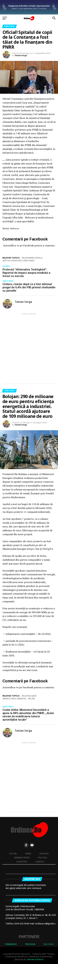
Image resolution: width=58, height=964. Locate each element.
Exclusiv (44, 853)
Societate (21, 861)
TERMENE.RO (11, 944)
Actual (13, 853)
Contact (40, 861)
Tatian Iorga (21, 55)
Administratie (22, 857)
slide (32, 699)
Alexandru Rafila (32, 258)
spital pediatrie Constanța (19, 261)
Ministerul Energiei (15, 699)
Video (28, 853)
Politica (42, 857)
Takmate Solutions (35, 959)
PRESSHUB (30, 944)
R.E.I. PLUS (48, 944)
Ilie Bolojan (29, 696)
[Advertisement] (29, 345)
